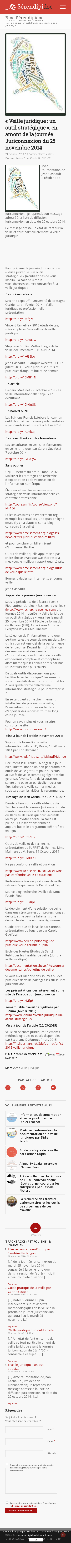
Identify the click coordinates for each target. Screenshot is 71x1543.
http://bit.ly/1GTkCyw (20, 459)
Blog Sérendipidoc (24, 17)
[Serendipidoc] (29, 7)
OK (36, 1539)
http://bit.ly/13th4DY (20, 837)
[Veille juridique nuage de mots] (35, 74)
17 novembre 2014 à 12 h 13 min (23, 1294)
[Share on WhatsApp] (38, 1087)
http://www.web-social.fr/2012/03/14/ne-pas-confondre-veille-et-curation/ (34, 873)
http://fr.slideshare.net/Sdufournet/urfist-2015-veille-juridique (34, 1045)
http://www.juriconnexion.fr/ (25, 729)
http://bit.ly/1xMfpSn (20, 1001)
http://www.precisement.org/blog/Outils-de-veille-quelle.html (34, 570)
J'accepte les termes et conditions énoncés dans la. (33, 1504)
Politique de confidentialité (25, 1506)
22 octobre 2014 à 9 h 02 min (21, 1371)
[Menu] (61, 7)
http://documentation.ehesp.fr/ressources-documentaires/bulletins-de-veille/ (35, 967)
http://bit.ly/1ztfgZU (19, 319)
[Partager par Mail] (53, 1087)
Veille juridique (30, 1068)
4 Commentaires (36, 154)
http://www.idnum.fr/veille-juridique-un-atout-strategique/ (34, 1017)
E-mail (51, 1441)
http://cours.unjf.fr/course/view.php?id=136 (31, 506)
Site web (52, 1453)
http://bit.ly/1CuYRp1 (20, 902)
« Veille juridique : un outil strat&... (26, 1367)
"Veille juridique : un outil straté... (32, 1330)
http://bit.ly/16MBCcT (20, 858)
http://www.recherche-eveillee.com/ (31, 609)
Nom (51, 1429)
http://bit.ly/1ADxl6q (20, 432)
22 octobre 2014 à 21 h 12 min (21, 1333)
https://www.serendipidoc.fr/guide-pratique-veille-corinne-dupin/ (30, 943)
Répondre (12, 1284)
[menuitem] (61, 7)
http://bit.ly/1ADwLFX (20, 340)
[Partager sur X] (23, 1087)
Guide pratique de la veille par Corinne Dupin (29, 1290)
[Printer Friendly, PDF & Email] (55, 1054)
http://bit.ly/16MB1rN (20, 377)
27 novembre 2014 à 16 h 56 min (23, 1256)
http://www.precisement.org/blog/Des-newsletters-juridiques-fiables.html (32, 535)
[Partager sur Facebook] (8, 1087)
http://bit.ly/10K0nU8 (20, 404)
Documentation (14, 158)
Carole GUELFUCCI (40, 158)
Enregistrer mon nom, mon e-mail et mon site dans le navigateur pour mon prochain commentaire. (32, 1468)
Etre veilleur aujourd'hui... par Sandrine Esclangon (29, 1251)
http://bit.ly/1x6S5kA (20, 356)
